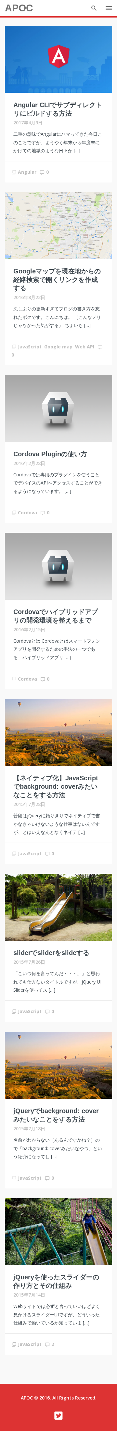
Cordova (27, 512)
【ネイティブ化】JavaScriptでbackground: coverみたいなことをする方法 (55, 786)
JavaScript (30, 347)
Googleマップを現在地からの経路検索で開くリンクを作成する (57, 280)
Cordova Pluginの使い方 (50, 454)
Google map (58, 347)
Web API (84, 347)
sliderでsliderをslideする (51, 952)
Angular (27, 172)
